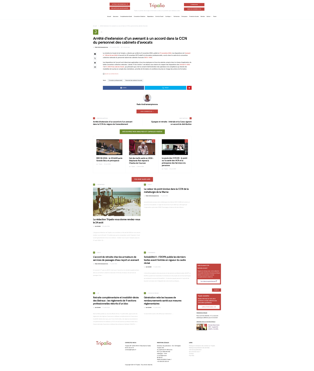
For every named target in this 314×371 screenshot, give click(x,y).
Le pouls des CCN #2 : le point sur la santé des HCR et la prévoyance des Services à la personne (174, 162)
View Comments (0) (146, 111)
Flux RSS (191, 355)
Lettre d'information (119, 4)
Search (216, 290)
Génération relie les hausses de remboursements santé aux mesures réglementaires (162, 300)
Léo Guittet (98, 226)
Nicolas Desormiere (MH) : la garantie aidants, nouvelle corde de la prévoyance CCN (213, 327)
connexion (194, 4)
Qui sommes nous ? (194, 351)
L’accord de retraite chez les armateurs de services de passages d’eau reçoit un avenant (116, 259)
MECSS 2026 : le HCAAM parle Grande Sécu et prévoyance (109, 159)
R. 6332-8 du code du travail (115, 67)
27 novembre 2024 (165, 53)
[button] (110, 74)
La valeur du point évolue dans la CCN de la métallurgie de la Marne (166, 191)
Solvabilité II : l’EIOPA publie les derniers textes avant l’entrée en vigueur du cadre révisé (165, 260)
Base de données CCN (194, 9)
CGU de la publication (195, 349)
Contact (191, 353)
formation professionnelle (115, 80)
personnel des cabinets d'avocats (133, 80)
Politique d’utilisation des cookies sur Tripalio (202, 346)
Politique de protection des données (199, 348)
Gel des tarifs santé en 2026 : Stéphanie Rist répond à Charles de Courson (141, 160)
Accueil (95, 26)
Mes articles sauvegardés (119, 8)
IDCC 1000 (148, 57)
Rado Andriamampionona (101, 47)
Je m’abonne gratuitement (208, 281)
